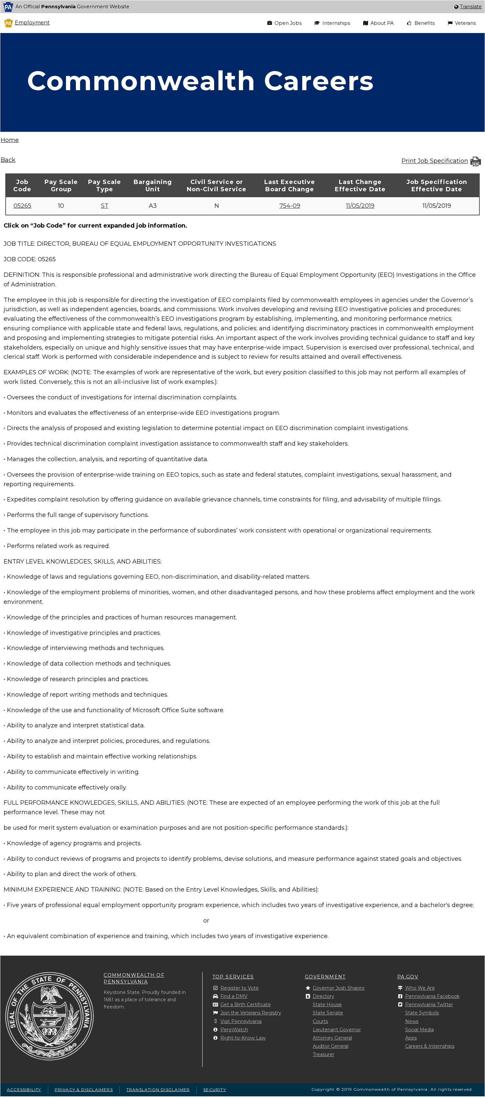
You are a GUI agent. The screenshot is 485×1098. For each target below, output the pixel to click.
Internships (336, 23)
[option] (242, 6)
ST (105, 205)
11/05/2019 (360, 205)
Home (10, 140)
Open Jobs (288, 23)
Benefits (424, 23)
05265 (22, 205)
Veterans (465, 23)
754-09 (289, 205)
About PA (382, 23)
